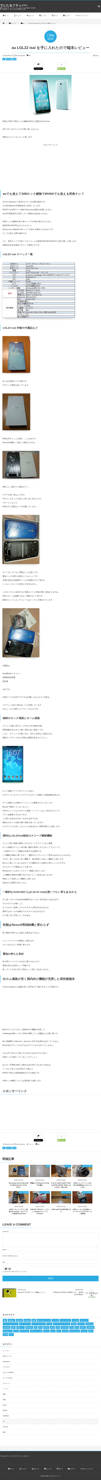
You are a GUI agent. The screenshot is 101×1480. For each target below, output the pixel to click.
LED (57, 1327)
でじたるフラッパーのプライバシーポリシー (15, 1456)
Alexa (91, 1331)
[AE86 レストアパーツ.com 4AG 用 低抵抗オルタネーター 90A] (82, 1176)
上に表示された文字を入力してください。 (15, 1271)
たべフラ (6, 1351)
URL (3, 1262)
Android (65, 1331)
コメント (31, 1144)
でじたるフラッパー (14, 5)
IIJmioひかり (8, 1331)
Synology (7, 1327)
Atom (58, 1331)
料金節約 (27, 1320)
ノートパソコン (65, 1320)
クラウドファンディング (61, 1324)
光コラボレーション (44, 1320)
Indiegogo (90, 1327)
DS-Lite (46, 1331)
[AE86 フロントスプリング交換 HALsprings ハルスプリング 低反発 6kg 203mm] (19, 1202)
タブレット (84, 1320)
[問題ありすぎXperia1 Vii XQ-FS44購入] (40, 1176)
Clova (53, 1331)
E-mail (4, 1256)
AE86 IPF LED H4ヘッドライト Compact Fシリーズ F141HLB (40, 1211)
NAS (40, 1327)
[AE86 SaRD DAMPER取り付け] (61, 1202)
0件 (30, 55)
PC (36, 1327)
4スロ (11, 1334)
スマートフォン (25, 1324)
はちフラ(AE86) (87, 1166)
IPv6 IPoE (64, 1327)
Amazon (84, 1331)
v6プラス (81, 1324)
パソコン (68, 1166)
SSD (13, 1327)
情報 (4, 1400)
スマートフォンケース (11, 1324)
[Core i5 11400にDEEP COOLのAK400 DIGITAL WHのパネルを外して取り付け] (61, 1176)
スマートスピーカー (38, 1324)
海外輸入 (11, 1320)
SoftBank (6, 1416)
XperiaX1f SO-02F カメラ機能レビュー (31, 1292)
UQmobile (89, 1324)
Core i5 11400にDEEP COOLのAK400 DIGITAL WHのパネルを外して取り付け (61, 1185)
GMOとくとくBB (36, 1331)
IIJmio (16, 1331)
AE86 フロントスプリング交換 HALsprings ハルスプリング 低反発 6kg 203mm (18, 1211)
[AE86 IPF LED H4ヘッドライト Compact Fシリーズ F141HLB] (40, 1202)
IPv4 (76, 1327)
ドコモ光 (75, 1320)
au (4, 59)
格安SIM (19, 1320)
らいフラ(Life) (7, 1378)
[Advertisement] (50, 168)
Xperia (74, 1324)
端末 (14, 59)
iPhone (83, 1327)
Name (4, 1249)
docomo (5, 1427)
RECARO (29, 1327)
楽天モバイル (7, 1356)
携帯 (33, 1320)
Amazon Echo (74, 1331)
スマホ (49, 1324)
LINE (52, 1327)
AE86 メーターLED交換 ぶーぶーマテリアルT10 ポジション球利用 (82, 1211)
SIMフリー (20, 1327)
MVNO (9, 59)
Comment (5, 1231)
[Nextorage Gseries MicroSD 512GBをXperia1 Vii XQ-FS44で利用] (19, 1176)
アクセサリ (6, 1367)
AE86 (5, 1334)
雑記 (4, 1432)
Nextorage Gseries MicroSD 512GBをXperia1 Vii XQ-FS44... (18, 1185)
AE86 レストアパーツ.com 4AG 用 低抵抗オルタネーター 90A (82, 1185)
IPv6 (71, 1327)
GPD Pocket (24, 1331)
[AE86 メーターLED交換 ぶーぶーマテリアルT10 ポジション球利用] (82, 1202)
